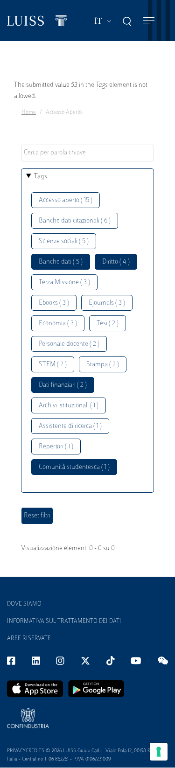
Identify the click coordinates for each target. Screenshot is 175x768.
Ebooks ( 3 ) (54, 303)
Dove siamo (24, 604)
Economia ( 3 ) (58, 323)
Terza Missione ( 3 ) (64, 282)
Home (28, 112)
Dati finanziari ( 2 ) (63, 385)
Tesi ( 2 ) (108, 323)
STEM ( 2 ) (53, 364)
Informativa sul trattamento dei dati (64, 621)
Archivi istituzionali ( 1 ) (68, 405)
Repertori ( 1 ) (56, 446)
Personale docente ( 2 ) (69, 344)
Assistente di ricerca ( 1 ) (70, 426)
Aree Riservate (29, 639)
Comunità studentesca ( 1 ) (74, 467)
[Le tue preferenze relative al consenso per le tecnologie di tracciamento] (159, 752)
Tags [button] (40, 176)
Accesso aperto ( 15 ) (65, 200)
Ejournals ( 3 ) (107, 303)
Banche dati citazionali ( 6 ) (75, 220)
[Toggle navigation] (148, 20)
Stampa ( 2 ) (102, 364)
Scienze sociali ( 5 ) (64, 241)
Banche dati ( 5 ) (61, 261)
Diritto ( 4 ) (116, 261)
